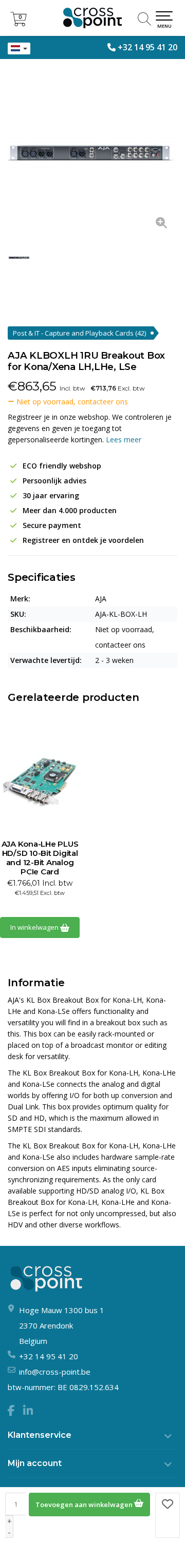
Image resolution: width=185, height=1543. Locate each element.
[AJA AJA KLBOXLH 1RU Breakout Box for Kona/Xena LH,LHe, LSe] (92, 154)
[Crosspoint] (92, 18)
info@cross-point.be (54, 1371)
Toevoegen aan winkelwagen (84, 1504)
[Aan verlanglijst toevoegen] (167, 1515)
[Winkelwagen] (18, 23)
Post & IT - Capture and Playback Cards (79, 333)
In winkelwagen (35, 927)
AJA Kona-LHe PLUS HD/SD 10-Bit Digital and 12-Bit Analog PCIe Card (40, 857)
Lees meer (123, 439)
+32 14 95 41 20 (147, 47)
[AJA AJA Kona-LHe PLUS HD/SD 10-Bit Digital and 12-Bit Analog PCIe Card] (40, 783)
